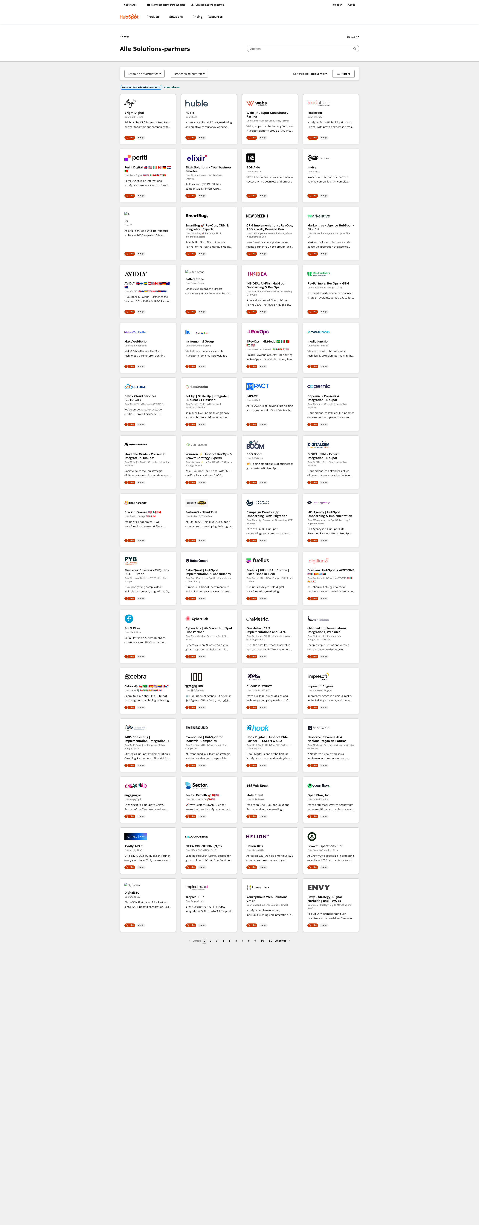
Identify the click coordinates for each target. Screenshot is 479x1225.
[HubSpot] (129, 17)
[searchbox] (303, 48)
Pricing (197, 17)
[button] (353, 36)
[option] (143, 74)
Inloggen (337, 5)
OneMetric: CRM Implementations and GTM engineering (265, 630)
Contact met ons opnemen (210, 5)
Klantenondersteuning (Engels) (168, 5)
